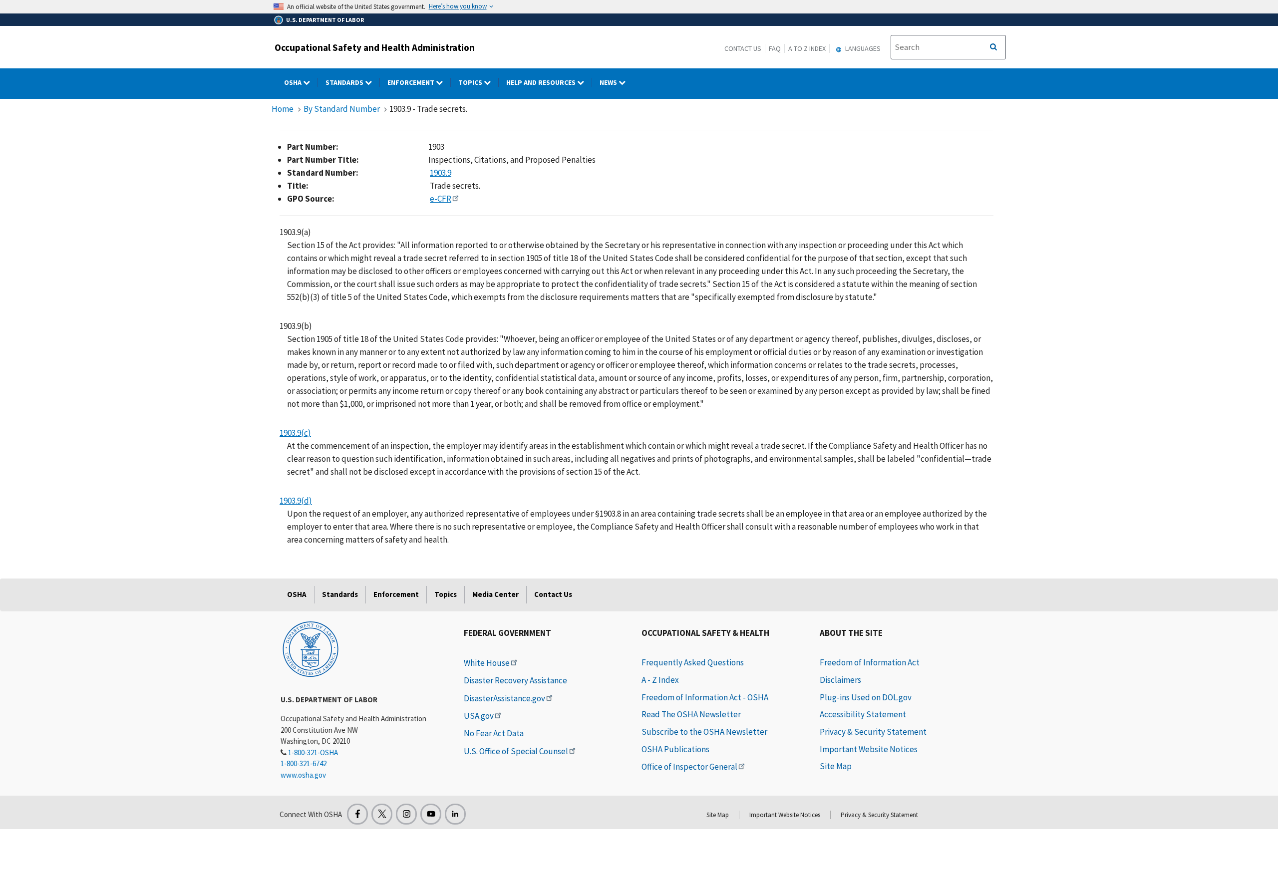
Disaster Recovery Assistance (515, 680)
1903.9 (440, 172)
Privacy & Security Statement (873, 731)
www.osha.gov (303, 775)
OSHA (293, 82)
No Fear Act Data (494, 733)
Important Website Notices (869, 749)
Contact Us (742, 48)
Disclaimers (840, 679)
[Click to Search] (993, 47)
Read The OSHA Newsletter (691, 714)
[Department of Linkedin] (455, 814)
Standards (345, 82)
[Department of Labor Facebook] (357, 814)
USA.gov (479, 715)
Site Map (836, 766)
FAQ (775, 48)
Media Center (495, 594)
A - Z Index (660, 679)
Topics (471, 82)
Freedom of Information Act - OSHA (704, 697)
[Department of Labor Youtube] (430, 814)
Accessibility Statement (863, 714)
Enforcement (411, 82)
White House (487, 662)
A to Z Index (807, 48)
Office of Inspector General (689, 766)
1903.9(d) (296, 500)
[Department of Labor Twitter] (381, 814)
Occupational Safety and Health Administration (375, 47)
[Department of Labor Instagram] (406, 814)
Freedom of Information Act (870, 662)
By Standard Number (342, 108)
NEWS (609, 82)
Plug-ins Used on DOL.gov (866, 697)
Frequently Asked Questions (692, 662)
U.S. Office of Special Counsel (516, 751)
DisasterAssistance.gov (504, 698)
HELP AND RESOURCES (541, 82)
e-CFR (440, 198)
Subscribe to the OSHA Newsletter (704, 731)
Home (283, 108)
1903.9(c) (295, 432)
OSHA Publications (675, 749)
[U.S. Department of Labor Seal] (310, 648)
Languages (862, 48)
